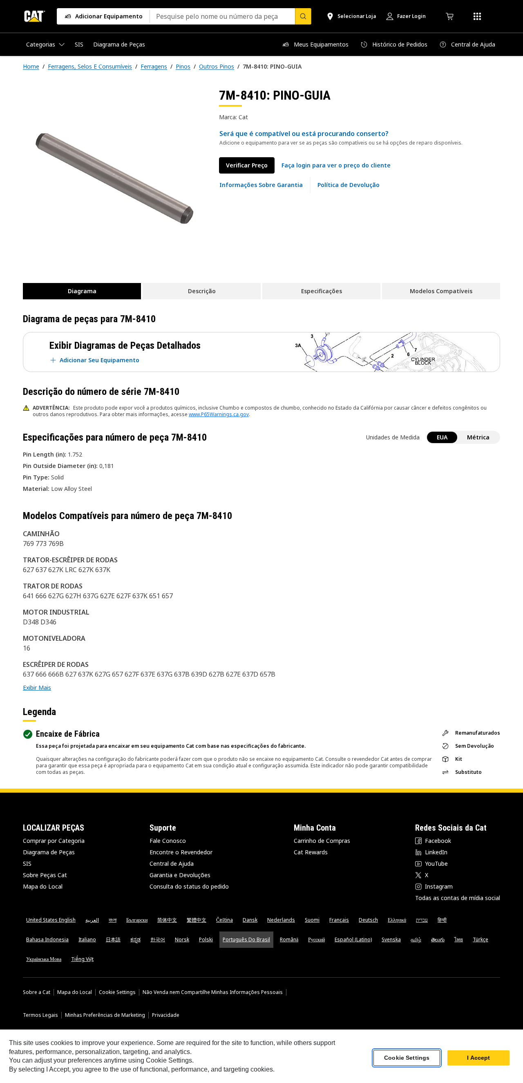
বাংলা (112, 919)
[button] (336, 165)
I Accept (478, 1058)
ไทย (458, 939)
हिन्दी (442, 919)
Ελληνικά (397, 919)
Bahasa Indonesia (47, 939)
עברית (422, 919)
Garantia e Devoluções (180, 875)
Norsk (182, 939)
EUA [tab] (442, 437)
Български (137, 919)
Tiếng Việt (82, 959)
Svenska (391, 939)
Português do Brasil (246, 939)
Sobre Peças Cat (45, 875)
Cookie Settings (117, 992)
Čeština (224, 919)
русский (316, 939)
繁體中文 (196, 919)
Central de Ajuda (172, 863)
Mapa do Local (43, 886)
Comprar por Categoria (54, 841)
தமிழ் (416, 939)
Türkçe (480, 939)
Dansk (250, 919)
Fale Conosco (168, 841)
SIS (27, 863)
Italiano (87, 939)
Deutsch (368, 919)
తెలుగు (438, 939)
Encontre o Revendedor (181, 852)
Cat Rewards (311, 852)
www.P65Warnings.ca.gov (219, 414)
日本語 (113, 939)
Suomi (312, 919)
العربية (92, 919)
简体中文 (167, 919)
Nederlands (281, 919)
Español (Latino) (353, 939)
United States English (51, 919)
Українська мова (43, 959)
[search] (303, 16)
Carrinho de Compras (322, 841)
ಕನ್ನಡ (135, 939)
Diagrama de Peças (49, 852)
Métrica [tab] (478, 437)
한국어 (157, 939)
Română (289, 939)
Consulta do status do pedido (189, 886)
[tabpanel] (114, 178)
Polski (206, 939)
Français (339, 919)
